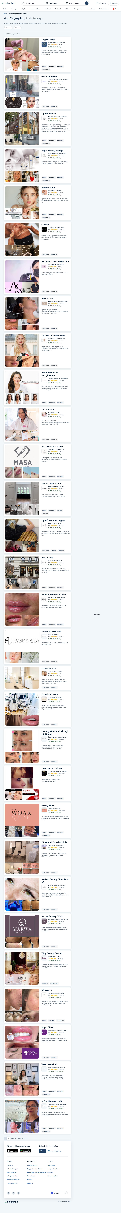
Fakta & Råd (31, 1176)
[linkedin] (13, 1193)
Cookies (50, 1172)
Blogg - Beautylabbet (34, 1169)
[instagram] (8, 1193)
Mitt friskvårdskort (13, 1179)
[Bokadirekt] (8, 3)
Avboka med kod (12, 1183)
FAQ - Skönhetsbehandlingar (36, 1172)
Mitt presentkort (12, 1176)
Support (30, 1183)
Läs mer (42, 1151)
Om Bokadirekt (32, 1165)
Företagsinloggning (54, 1151)
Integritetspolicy (52, 1169)
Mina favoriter (11, 1172)
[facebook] (18, 1193)
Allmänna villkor (52, 1176)
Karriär (29, 1179)
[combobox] (33, 3)
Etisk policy (51, 1165)
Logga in (10, 1165)
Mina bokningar (12, 1169)
